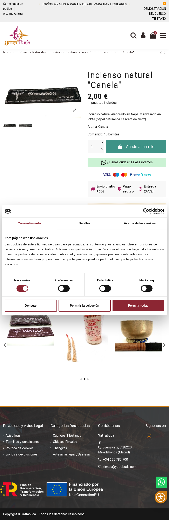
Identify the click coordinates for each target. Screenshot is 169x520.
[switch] (64, 288)
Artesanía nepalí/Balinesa (71, 454)
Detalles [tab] (84, 223)
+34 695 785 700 (115, 459)
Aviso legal (13, 436)
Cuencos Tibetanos (67, 436)
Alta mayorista (13, 13)
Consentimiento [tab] (29, 223)
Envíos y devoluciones (22, 454)
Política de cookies (20, 448)
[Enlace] (162, 52)
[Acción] (52, 316)
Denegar (31, 305)
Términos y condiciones (23, 442)
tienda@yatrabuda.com (119, 467)
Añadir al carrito (140, 146)
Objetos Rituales (65, 442)
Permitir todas (138, 305)
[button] (161, 497)
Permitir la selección (84, 305)
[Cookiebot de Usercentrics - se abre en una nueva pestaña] (146, 211)
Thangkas (60, 448)
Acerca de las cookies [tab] (140, 223)
